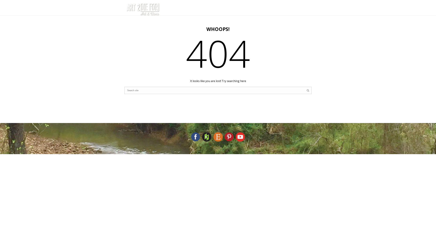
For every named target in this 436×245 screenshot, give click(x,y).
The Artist (235, 9)
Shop (277, 9)
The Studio (211, 9)
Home (192, 9)
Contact (294, 9)
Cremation (258, 9)
